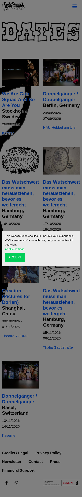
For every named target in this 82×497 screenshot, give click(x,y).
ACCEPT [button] (15, 257)
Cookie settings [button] (14, 248)
